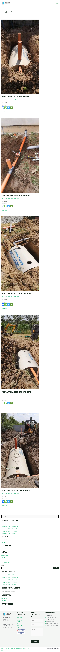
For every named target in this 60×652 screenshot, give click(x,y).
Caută (2, 565)
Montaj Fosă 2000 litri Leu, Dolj (9, 528)
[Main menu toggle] (57, 3)
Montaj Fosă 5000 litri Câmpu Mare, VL (10, 524)
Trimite (35, 641)
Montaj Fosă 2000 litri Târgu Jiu (9, 531)
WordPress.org (5, 562)
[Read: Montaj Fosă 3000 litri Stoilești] (20, 352)
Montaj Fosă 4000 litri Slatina (15, 490)
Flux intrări (4, 557)
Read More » (4, 111)
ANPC (18, 623)
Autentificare (4, 555)
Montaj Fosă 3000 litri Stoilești (9, 533)
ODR (18, 627)
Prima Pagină (20, 617)
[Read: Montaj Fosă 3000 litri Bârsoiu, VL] (20, 56)
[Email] (11, 107)
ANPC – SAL (20, 625)
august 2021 (4, 540)
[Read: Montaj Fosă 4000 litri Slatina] (20, 450)
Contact (19, 619)
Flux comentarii (5, 560)
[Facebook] (3, 107)
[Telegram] (8, 107)
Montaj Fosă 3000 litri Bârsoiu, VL (9, 526)
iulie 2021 (3, 542)
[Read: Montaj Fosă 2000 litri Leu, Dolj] (20, 155)
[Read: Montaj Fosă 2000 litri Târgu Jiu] (20, 253)
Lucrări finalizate (5, 548)
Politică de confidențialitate (21, 621)
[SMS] (5, 107)
